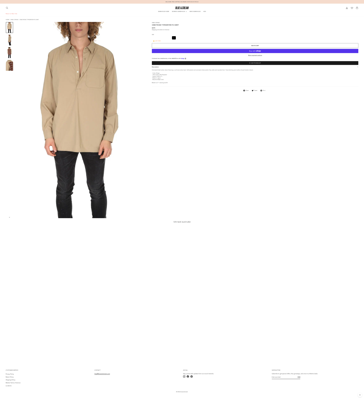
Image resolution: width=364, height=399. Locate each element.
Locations (8, 386)
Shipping (154, 29)
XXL (184, 37)
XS (160, 37)
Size (153, 34)
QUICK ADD (49, 352)
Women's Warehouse (178, 11)
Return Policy (10, 377)
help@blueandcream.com (102, 374)
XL (178, 37)
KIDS (204, 11)
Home (7, 19)
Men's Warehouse (195, 11)
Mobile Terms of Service (13, 383)
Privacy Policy (10, 374)
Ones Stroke (14, 19)
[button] (255, 67)
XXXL (190, 37)
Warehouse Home (163, 11)
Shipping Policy (10, 380)
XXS (155, 37)
